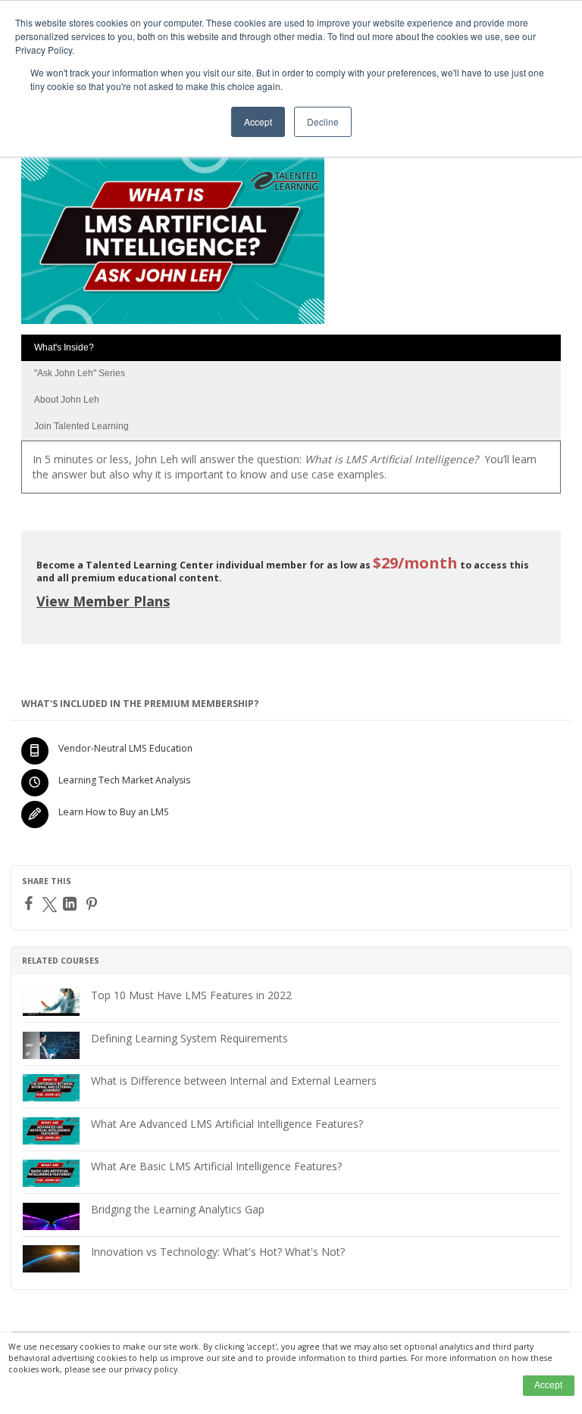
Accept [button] (258, 121)
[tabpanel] (291, 473)
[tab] (291, 348)
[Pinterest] (93, 904)
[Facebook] (30, 903)
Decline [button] (323, 121)
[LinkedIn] (71, 904)
